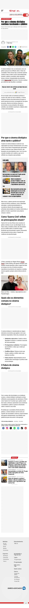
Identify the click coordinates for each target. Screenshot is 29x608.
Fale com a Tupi (17, 565)
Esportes (5, 553)
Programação (17, 559)
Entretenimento (18, 541)
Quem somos (17, 569)
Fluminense (6, 559)
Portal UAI (16, 581)
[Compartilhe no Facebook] (8, 47)
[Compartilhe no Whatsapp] (13, 47)
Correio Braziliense (17, 577)
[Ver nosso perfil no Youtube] (26, 429)
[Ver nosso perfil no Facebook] (3, 429)
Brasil (4, 546)
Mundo (5, 548)
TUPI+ (15, 557)
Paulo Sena (9, 43)
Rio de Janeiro (5, 544)
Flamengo (5, 557)
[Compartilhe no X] (10, 47)
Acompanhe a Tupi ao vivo (18, 554)
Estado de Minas (16, 574)
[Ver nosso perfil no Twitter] (11, 429)
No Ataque (17, 579)
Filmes (21, 421)
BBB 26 (16, 543)
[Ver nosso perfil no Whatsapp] (14, 429)
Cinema (16, 421)
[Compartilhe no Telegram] (15, 47)
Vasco (4, 561)
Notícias (5, 541)
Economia (5, 550)
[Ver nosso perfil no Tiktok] (22, 429)
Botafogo (5, 555)
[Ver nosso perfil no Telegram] (18, 429)
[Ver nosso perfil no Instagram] (7, 429)
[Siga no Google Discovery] (22, 47)
